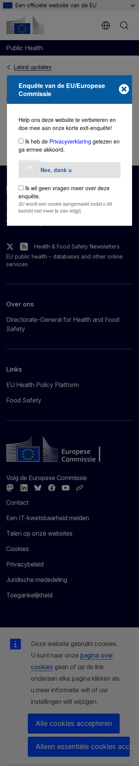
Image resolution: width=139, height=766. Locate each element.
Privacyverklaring (70, 141)
